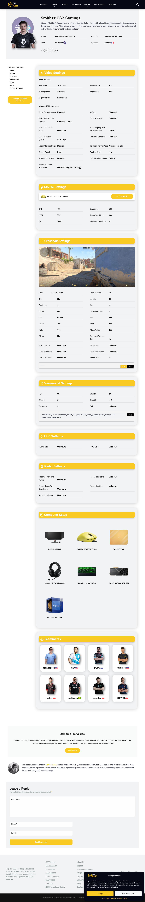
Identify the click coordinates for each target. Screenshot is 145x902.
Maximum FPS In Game (45, 129)
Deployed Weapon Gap (97, 337)
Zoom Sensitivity (96, 215)
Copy (130, 366)
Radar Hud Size (96, 486)
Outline (41, 311)
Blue (92, 324)
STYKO (121, 698)
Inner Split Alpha (45, 351)
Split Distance (44, 345)
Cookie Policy (105, 898)
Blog (79, 883)
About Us (80, 862)
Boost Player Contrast (47, 112)
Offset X (93, 394)
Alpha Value (95, 330)
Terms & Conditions (78, 897)
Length (93, 299)
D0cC (97, 667)
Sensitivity (94, 209)
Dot (40, 299)
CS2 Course (50, 869)
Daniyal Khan (51, 765)
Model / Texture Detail (47, 146)
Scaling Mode (44, 92)
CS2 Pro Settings (52, 876)
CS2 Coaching (51, 866)
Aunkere (121, 667)
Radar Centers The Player (46, 478)
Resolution (43, 85)
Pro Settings (76, 4)
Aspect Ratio (95, 85)
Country (94, 43)
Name (43, 37)
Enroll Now (72, 750)
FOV (40, 394)
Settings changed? (20, 99)
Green (41, 324)
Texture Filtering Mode (99, 146)
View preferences (128, 893)
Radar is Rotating (97, 477)
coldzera (73, 698)
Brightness (94, 92)
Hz (40, 221)
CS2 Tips (49, 883)
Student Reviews (83, 876)
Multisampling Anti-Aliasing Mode (97, 129)
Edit (123, 366)
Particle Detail (95, 152)
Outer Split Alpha (97, 351)
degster (97, 698)
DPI (40, 209)
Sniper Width (95, 358)
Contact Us (81, 887)
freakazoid (49, 667)
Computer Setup (16, 88)
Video (12, 70)
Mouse (12, 73)
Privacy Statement (116, 898)
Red (91, 318)
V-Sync (93, 112)
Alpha (41, 330)
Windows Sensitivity (98, 221)
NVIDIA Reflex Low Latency (46, 119)
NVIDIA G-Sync (96, 118)
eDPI (41, 215)
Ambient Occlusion (46, 158)
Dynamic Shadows (97, 137)
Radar (12, 85)
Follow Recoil (95, 293)
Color (41, 318)
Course (54, 4)
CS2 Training (51, 862)
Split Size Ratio (45, 358)
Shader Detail (44, 152)
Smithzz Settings (15, 67)
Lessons (64, 4)
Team (43, 43)
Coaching (44, 4)
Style (41, 293)
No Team (59, 43)
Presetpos (43, 406)
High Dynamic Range (98, 158)
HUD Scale (43, 447)
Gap (91, 305)
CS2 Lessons (51, 873)
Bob (91, 406)
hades (49, 698)
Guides (87, 4)
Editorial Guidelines (85, 869)
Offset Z (93, 400)
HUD (12, 82)
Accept (100, 893)
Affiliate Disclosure (65, 897)
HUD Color (94, 447)
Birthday (94, 37)
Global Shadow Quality (45, 138)
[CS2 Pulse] (13, 4)
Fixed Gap (94, 345)
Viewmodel (14, 79)
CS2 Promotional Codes (55, 887)
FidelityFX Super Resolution (45, 166)
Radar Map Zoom (46, 495)
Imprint (125, 898)
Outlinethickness (96, 311)
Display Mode (44, 98)
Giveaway (112, 4)
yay (73, 667)
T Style (41, 336)
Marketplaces (99, 4)
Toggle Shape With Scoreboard (46, 487)
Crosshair (13, 76)
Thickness (43, 305)
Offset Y (42, 400)
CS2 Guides (50, 880)
